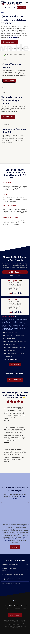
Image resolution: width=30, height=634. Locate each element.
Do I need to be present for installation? (10, 569)
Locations (7, 609)
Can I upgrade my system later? (11, 583)
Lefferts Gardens (16, 538)
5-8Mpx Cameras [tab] (15, 276)
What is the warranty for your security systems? (13, 579)
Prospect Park (8, 538)
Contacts (17, 609)
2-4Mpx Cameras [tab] (15, 272)
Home (2, 12)
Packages (12, 605)
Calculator (22, 605)
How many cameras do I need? (11, 564)
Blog (24, 609)
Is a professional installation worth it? (12, 574)
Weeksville (24, 537)
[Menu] (27, 3)
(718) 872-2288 (13, 37)
